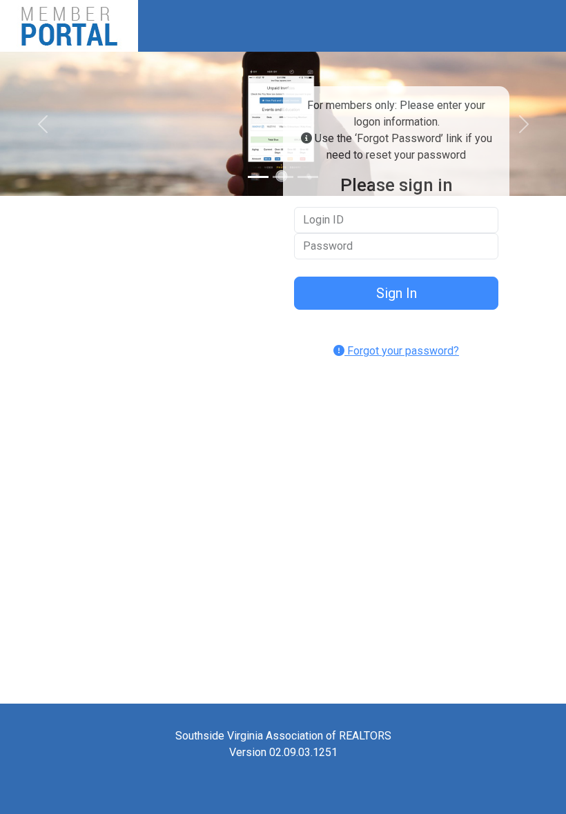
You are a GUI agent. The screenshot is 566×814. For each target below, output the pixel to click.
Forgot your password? (401, 350)
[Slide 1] (258, 177)
